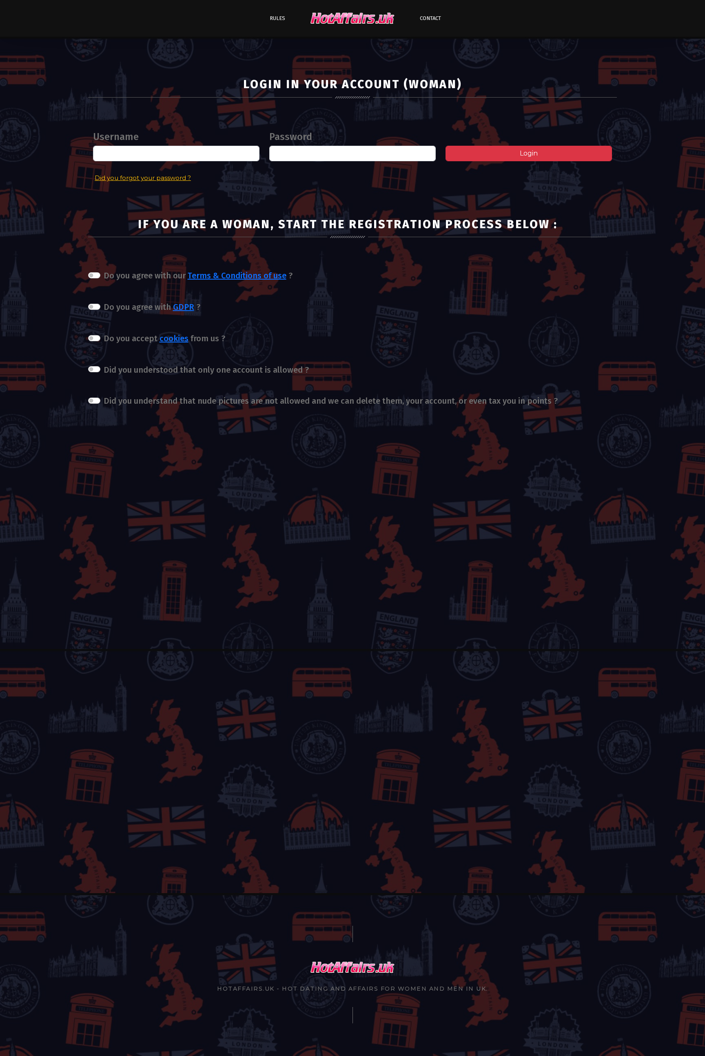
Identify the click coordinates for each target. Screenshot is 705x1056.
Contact (430, 18)
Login (529, 153)
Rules (277, 18)
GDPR (183, 307)
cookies (174, 338)
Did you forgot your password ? (143, 178)
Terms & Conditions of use (237, 275)
